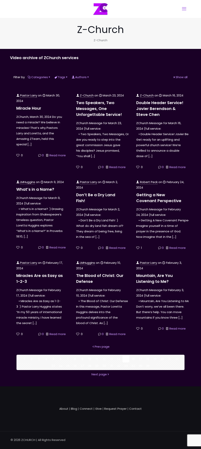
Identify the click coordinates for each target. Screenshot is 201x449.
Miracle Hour (28, 108)
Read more (57, 155)
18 (147, 359)
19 (155, 359)
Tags (61, 77)
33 (126, 366)
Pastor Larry (28, 95)
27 (82, 366)
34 (133, 366)
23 (53, 366)
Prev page (102, 347)
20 (162, 359)
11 (97, 359)
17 (140, 359)
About (63, 409)
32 (118, 366)
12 (104, 359)
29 (97, 366)
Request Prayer (115, 409)
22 (176, 359)
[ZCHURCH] (100, 9)
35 (140, 366)
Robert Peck (149, 182)
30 (104, 366)
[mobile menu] (184, 8)
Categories (39, 77)
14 (118, 359)
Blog (74, 409)
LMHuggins (27, 182)
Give (98, 409)
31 (111, 366)
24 (60, 366)
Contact (135, 409)
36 (148, 366)
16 (133, 359)
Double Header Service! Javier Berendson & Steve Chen (159, 108)
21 (169, 359)
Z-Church (87, 95)
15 (125, 359)
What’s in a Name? (35, 189)
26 (75, 366)
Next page (99, 374)
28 (89, 366)
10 (89, 359)
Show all (181, 77)
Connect (86, 409)
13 (111, 359)
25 (68, 366)
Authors (81, 77)
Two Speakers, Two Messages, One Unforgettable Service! (99, 108)
